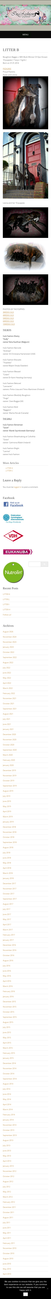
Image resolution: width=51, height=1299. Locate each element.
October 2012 (8, 1176)
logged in (17, 487)
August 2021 (8, 714)
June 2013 (7, 1150)
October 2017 (8, 893)
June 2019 (7, 801)
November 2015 (9, 1006)
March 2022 (8, 688)
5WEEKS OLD (8, 318)
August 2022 (8, 662)
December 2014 (9, 1063)
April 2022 (7, 683)
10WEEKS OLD (9, 324)
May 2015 (7, 1037)
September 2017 (10, 899)
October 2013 (8, 1130)
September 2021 (10, 708)
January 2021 (8, 729)
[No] (47, 1288)
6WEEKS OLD (8, 321)
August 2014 (8, 1083)
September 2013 (10, 1135)
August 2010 (8, 1258)
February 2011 (9, 1243)
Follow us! (7, 614)
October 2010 (8, 1253)
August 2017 (8, 904)
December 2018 (9, 827)
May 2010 (7, 1269)
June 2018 (7, 857)
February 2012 (9, 1202)
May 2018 (7, 863)
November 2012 (9, 1171)
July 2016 (6, 965)
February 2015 (9, 1053)
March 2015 (8, 1048)
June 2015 (7, 1032)
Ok (25, 1294)
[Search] (44, 564)
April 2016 (7, 981)
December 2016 (9, 945)
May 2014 (7, 1099)
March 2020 (8, 755)
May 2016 (7, 976)
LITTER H (6, 609)
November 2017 (9, 888)
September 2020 (10, 750)
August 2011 (8, 1217)
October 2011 (8, 1212)
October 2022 (8, 652)
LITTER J (6, 599)
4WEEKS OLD (8, 315)
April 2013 (7, 1161)
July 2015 (6, 1027)
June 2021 (7, 724)
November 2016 (9, 950)
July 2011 (6, 1222)
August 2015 (8, 1022)
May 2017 (7, 919)
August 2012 (8, 1181)
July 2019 (6, 796)
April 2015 (7, 1042)
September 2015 (10, 1017)
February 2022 (9, 693)
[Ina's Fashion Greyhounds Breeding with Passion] (25, 15)
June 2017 (7, 914)
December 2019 (9, 770)
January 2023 (8, 647)
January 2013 (8, 1166)
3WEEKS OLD (8, 312)
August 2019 (8, 791)
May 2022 (7, 678)
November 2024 (9, 637)
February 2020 (9, 760)
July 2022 (6, 667)
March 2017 (8, 929)
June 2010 (7, 1263)
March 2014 (8, 1109)
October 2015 (8, 1012)
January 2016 (8, 996)
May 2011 (7, 1233)
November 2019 (9, 775)
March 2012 (8, 1197)
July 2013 (6, 1145)
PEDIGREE (7, 68)
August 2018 (8, 847)
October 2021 (8, 703)
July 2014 (6, 1089)
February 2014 (9, 1114)
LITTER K (6, 594)
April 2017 (7, 924)
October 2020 (8, 744)
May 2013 (7, 1156)
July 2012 (6, 1186)
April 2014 (7, 1104)
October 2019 (8, 780)
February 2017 (9, 935)
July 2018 (6, 852)
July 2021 (6, 719)
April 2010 (7, 1274)
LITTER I (6, 604)
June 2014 (7, 1094)
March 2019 (8, 816)
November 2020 (9, 739)
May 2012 (7, 1191)
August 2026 (8, 631)
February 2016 (9, 991)
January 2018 (8, 878)
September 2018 (10, 842)
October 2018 (8, 837)
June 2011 (7, 1227)
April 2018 (7, 868)
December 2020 (9, 734)
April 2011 (7, 1238)
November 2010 (9, 1248)
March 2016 (8, 986)
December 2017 (9, 883)
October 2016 (8, 955)
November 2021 (9, 698)
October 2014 (8, 1073)
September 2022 (10, 657)
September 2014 (10, 1078)
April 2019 (7, 811)
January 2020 (8, 765)
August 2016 (8, 960)
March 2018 (8, 873)
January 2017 (8, 940)
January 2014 (8, 1119)
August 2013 (8, 1140)
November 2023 (9, 642)
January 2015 (8, 1058)
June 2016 (7, 971)
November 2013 (9, 1125)
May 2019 (7, 806)
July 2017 (6, 909)
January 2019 (8, 821)
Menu (25, 34)
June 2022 (7, 672)
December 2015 (9, 1001)
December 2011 (9, 1207)
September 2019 (10, 785)
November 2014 (9, 1068)
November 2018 (9, 832)
